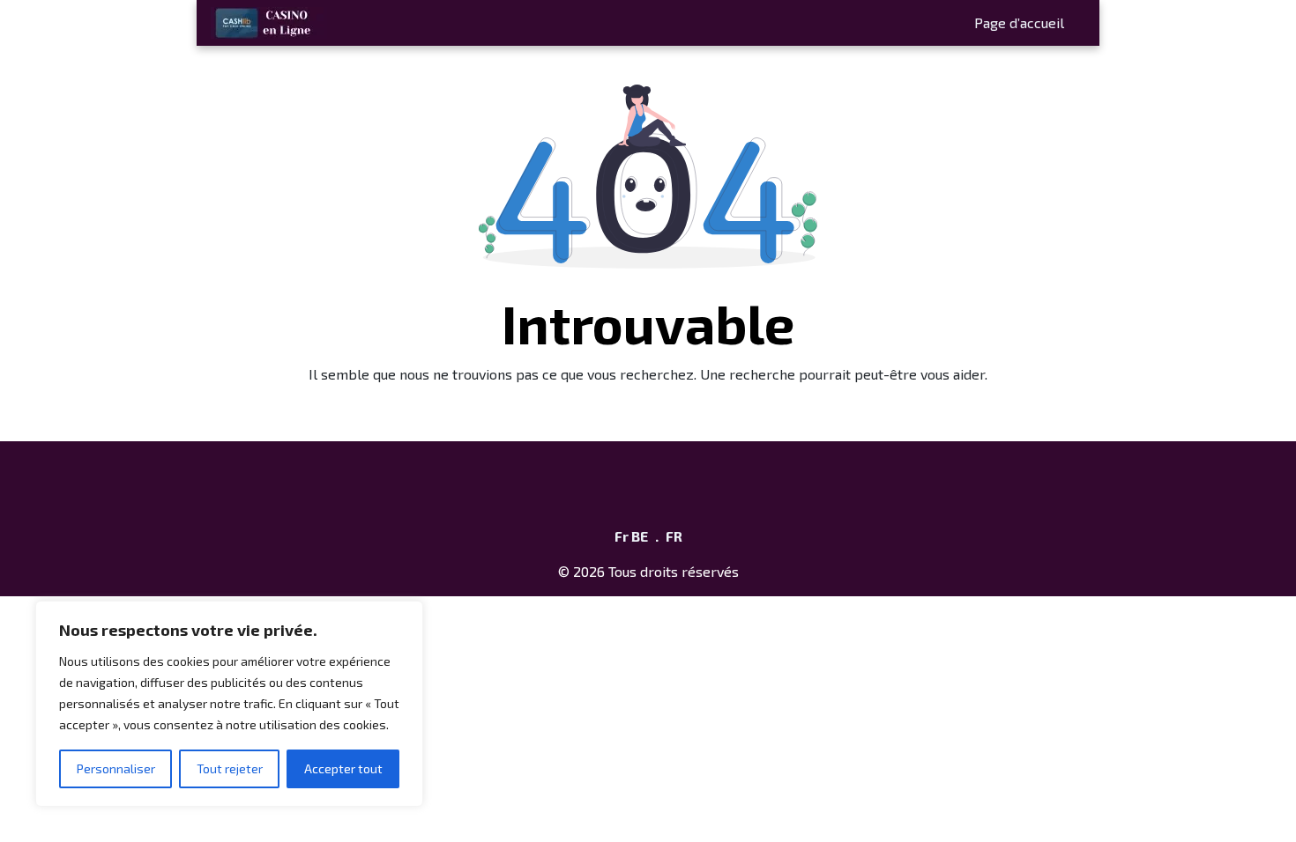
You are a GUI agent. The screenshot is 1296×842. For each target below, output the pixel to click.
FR (674, 536)
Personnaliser (116, 768)
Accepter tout (343, 768)
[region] (229, 704)
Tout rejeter (230, 768)
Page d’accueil (1019, 22)
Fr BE (631, 536)
